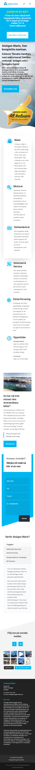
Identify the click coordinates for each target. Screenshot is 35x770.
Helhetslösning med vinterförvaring (13, 551)
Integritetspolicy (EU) (16, 760)
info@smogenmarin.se (15, 694)
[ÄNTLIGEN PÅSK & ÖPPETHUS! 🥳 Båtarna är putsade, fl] (14, 661)
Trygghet (9, 544)
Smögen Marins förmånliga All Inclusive (16, 559)
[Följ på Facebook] (14, 644)
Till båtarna (10, 444)
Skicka (24, 518)
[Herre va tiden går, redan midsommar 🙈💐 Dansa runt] (7, 654)
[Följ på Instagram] (20, 644)
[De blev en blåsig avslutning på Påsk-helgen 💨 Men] (7, 661)
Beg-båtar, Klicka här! (17, 35)
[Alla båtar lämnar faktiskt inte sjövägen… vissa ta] (14, 654)
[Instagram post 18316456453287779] (21, 654)
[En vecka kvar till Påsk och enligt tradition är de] (28, 661)
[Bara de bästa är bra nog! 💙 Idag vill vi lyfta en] (28, 654)
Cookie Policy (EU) (16, 757)
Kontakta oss (10, 89)
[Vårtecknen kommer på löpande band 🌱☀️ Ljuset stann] (21, 661)
